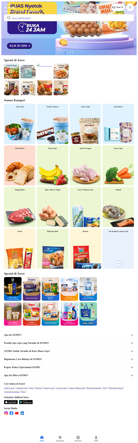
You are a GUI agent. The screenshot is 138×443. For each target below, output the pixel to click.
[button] (69, 335)
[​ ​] (69, 18)
